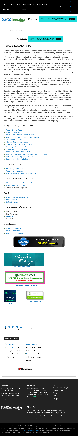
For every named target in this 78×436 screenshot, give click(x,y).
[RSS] (70, 7)
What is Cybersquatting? (15, 169)
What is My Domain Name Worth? (18, 152)
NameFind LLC (11, 216)
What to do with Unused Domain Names (21, 183)
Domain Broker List (13, 132)
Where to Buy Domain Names (17, 142)
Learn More (32, 396)
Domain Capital (31, 344)
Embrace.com (31, 354)
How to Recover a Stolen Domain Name (21, 173)
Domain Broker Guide (14, 130)
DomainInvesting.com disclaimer (31, 430)
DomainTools (11, 348)
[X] (70, 11)
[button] (76, 7)
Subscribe (63, 7)
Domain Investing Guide (14, 327)
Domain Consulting (13, 231)
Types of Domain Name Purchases (19, 144)
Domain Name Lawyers (14, 171)
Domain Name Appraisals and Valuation (20, 135)
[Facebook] (70, 2)
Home (5, 30)
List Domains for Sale (14, 140)
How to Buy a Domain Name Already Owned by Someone (27, 154)
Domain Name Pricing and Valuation (19, 157)
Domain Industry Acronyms (16, 185)
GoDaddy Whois (12, 202)
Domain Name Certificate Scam (18, 159)
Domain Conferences (14, 228)
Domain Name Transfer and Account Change (22, 137)
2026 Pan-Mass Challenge (23, 267)
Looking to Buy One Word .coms (25, 285)
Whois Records (11, 200)
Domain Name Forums (14, 233)
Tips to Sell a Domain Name (16, 149)
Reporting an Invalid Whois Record (19, 197)
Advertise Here (11, 344)
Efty (10, 303)
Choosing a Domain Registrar (17, 147)
